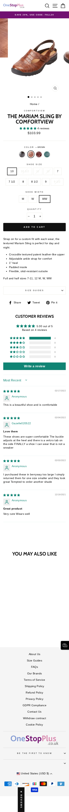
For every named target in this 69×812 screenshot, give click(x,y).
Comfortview (34, 111)
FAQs (34, 667)
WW (44, 198)
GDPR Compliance (34, 705)
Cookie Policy (34, 724)
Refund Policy (34, 692)
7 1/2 (12, 181)
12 (48, 171)
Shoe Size (35, 164)
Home (33, 104)
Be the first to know (34, 753)
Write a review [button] (34, 366)
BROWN (31, 154)
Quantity (34, 209)
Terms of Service (34, 679)
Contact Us (34, 711)
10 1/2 (25, 171)
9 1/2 (57, 181)
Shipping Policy (34, 686)
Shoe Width (34, 192)
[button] (28, 128)
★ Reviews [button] (21, 800)
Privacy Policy (34, 699)
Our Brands (34, 673)
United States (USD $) (35, 773)
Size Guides (34, 290)
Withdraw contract (34, 718)
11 (37, 171)
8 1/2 (34, 181)
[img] (11, 391)
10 (12, 171)
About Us (34, 654)
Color (34, 147)
